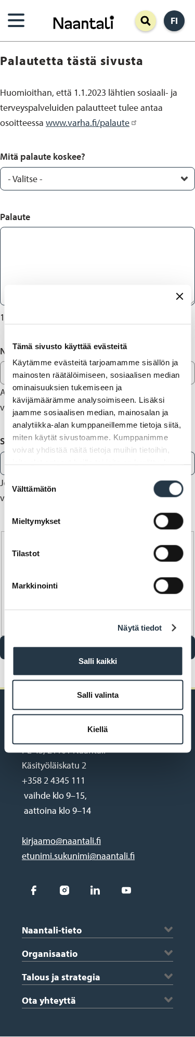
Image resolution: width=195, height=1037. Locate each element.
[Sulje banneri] (179, 304)
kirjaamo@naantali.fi (61, 841)
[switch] (168, 521)
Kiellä (97, 728)
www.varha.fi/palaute (87, 123)
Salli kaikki (98, 660)
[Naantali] (84, 21)
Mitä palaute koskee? (42, 156)
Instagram (64, 890)
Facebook (33, 890)
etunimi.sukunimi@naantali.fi (78, 856)
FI (174, 21)
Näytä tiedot (140, 627)
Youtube (126, 890)
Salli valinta (98, 694)
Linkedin (95, 890)
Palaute (15, 217)
